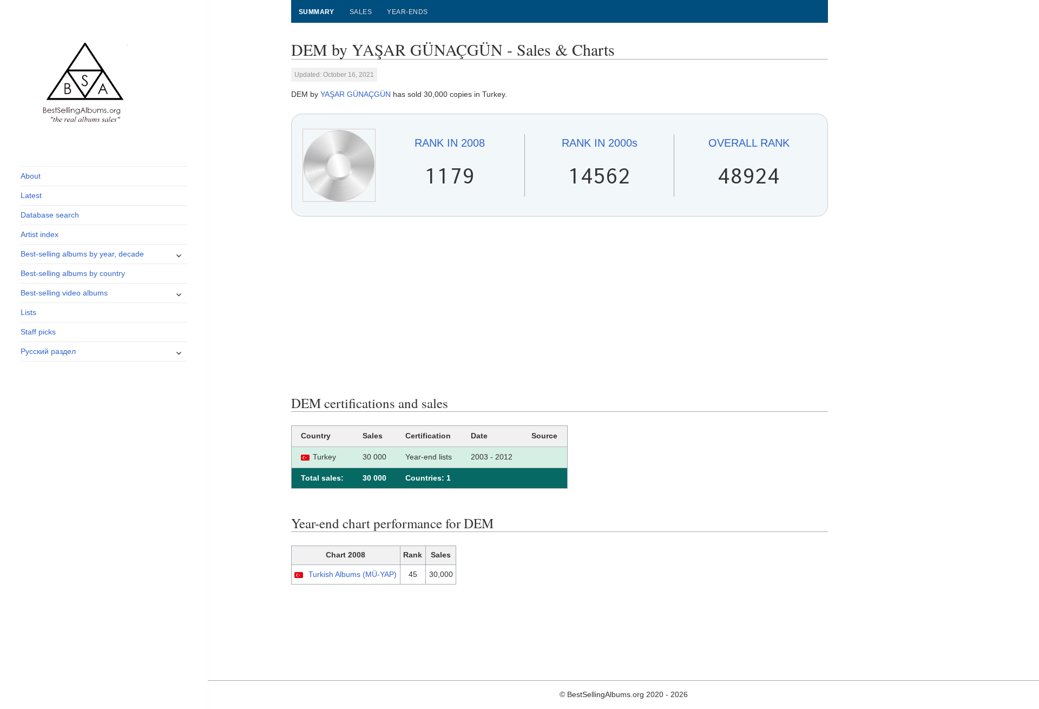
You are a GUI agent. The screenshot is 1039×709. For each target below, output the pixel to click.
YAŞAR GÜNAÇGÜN (355, 94)
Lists (28, 312)
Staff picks (38, 331)
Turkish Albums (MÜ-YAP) (352, 574)
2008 (450, 143)
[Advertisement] (559, 306)
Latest (31, 195)
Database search (50, 215)
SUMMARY (316, 12)
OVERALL (749, 143)
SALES (361, 12)
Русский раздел (48, 351)
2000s (599, 143)
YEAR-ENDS (407, 12)
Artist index (39, 234)
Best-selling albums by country (73, 273)
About (31, 176)
